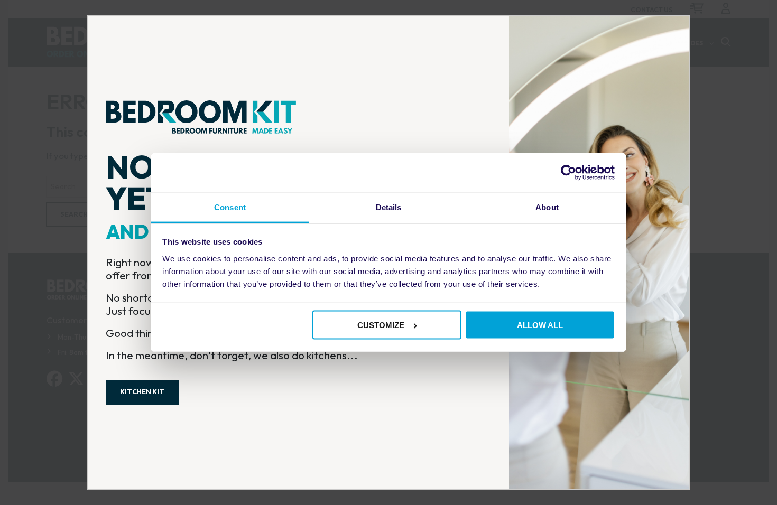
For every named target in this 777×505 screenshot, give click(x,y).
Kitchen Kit (142, 391)
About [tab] (547, 207)
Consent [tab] (230, 207)
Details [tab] (389, 207)
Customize (380, 325)
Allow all (540, 325)
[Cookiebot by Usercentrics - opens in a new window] (568, 173)
